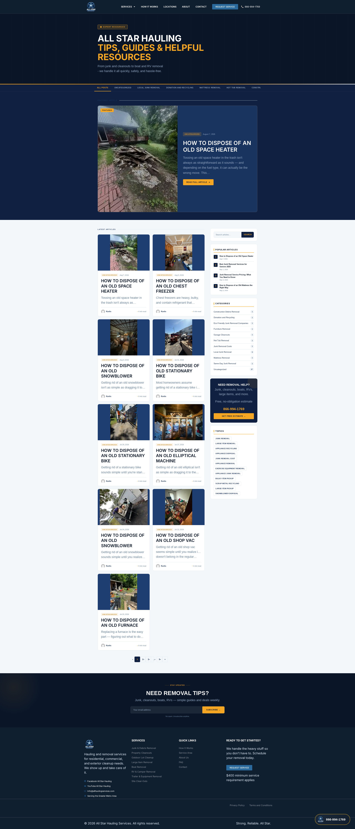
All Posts (102, 88)
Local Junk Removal (148, 88)
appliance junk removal (227, 474)
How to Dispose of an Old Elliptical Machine (177, 455)
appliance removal (225, 464)
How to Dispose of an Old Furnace (122, 623)
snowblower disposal (226, 494)
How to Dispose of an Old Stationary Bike (123, 455)
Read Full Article (196, 182)
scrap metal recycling (227, 484)
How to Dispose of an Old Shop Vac (177, 538)
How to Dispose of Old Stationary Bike (177, 370)
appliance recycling (226, 449)
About (186, 6)
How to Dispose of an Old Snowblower (122, 370)
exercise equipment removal (230, 469)
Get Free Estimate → (234, 416)
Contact (201, 6)
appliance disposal (225, 454)
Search (248, 235)
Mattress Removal (210, 88)
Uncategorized (122, 88)
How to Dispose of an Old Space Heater (217, 146)
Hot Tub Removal (236, 88)
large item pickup (224, 489)
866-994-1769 (252, 7)
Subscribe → (213, 710)
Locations (169, 6)
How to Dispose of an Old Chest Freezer (177, 286)
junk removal (222, 439)
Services (126, 6)
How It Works (149, 6)
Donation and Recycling (179, 88)
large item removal (225, 444)
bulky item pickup (224, 479)
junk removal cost (225, 459)
